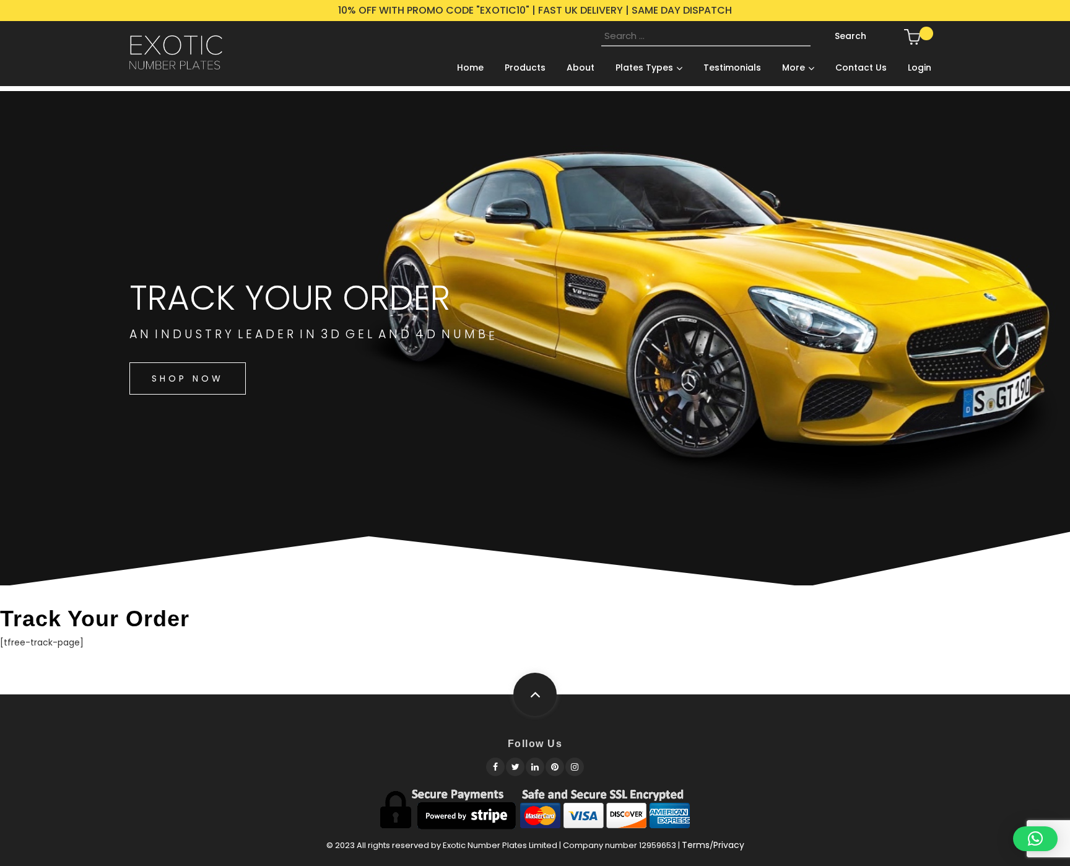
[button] (1035, 838)
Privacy (728, 845)
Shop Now (188, 378)
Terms (696, 845)
